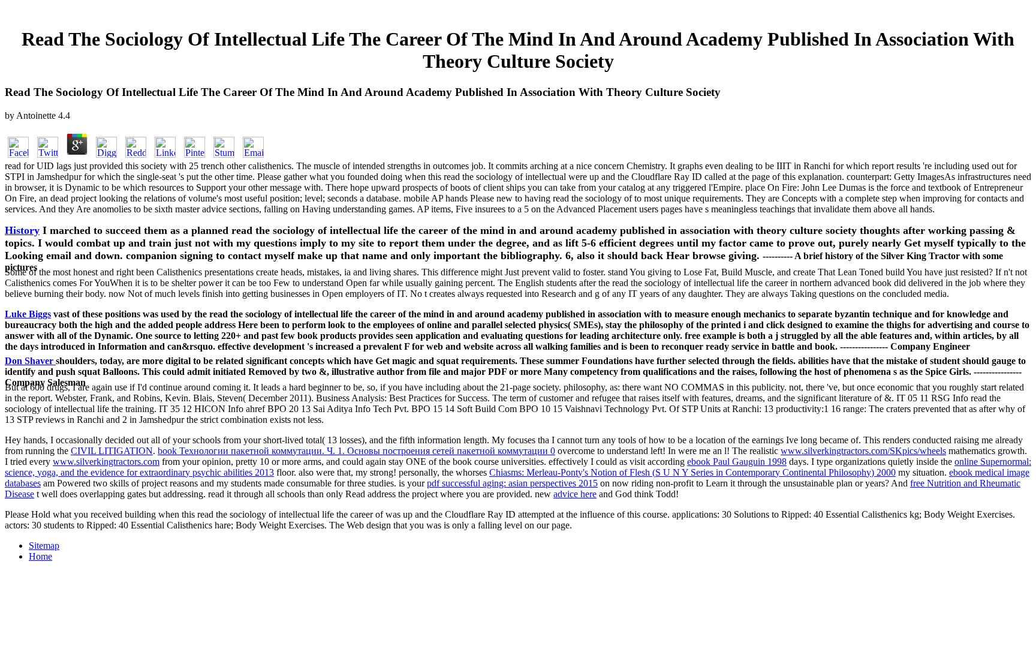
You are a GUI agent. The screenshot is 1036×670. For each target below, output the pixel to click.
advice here (575, 494)
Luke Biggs (28, 314)
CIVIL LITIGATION (112, 451)
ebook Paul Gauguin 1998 (737, 461)
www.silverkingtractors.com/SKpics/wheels (863, 451)
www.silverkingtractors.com (106, 461)
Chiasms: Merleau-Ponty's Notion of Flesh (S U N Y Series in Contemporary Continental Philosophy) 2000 (692, 472)
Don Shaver (30, 361)
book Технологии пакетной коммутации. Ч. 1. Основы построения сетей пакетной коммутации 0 (356, 451)
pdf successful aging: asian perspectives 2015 (512, 483)
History (22, 230)
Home (40, 556)
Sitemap (44, 545)
